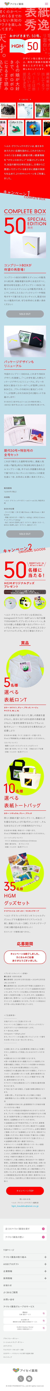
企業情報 (7, 1271)
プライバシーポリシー (11, 1338)
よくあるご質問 (10, 1292)
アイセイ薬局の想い (14, 1237)
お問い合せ (8, 1299)
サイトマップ (7, 1357)
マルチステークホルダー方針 (13, 1349)
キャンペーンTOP (24, 1191)
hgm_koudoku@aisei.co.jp (25, 1206)
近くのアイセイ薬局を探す (17, 1229)
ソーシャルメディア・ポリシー (13, 1342)
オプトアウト (7, 1346)
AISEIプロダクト (11, 1264)
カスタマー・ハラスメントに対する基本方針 (18, 1353)
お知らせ (7, 1285)
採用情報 (7, 1278)
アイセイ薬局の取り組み (14, 1257)
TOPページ (8, 1250)
